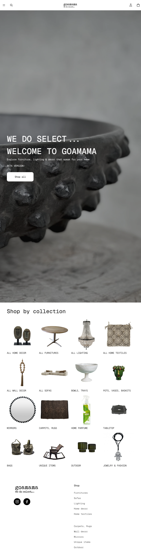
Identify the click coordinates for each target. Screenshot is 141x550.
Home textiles (83, 514)
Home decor (81, 508)
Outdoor (79, 547)
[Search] (11, 5)
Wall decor (81, 531)
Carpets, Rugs (83, 526)
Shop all (20, 176)
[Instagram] (17, 501)
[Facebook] (26, 501)
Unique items (82, 542)
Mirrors (79, 536)
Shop (76, 485)
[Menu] (4, 5)
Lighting (79, 503)
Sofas (77, 498)
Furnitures (81, 492)
